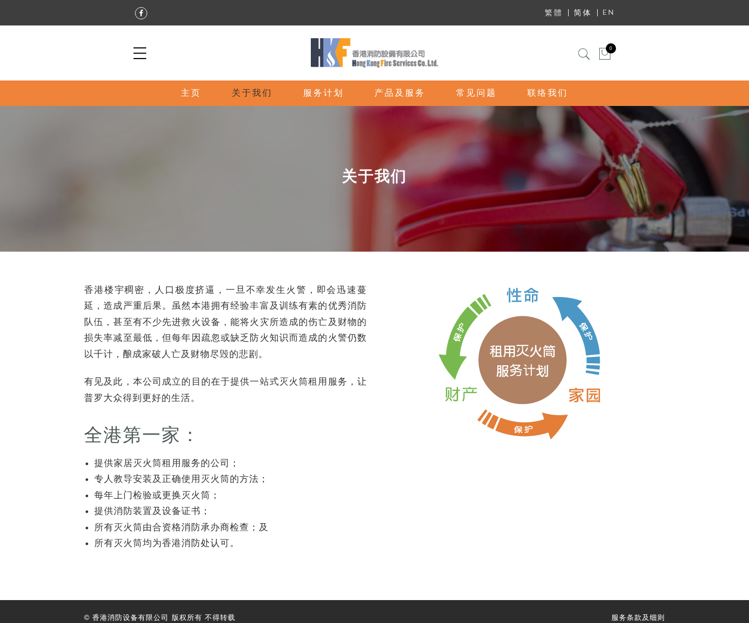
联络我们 (547, 93)
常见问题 (476, 93)
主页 (191, 93)
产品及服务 (399, 93)
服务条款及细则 (638, 617)
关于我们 (252, 93)
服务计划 (323, 93)
